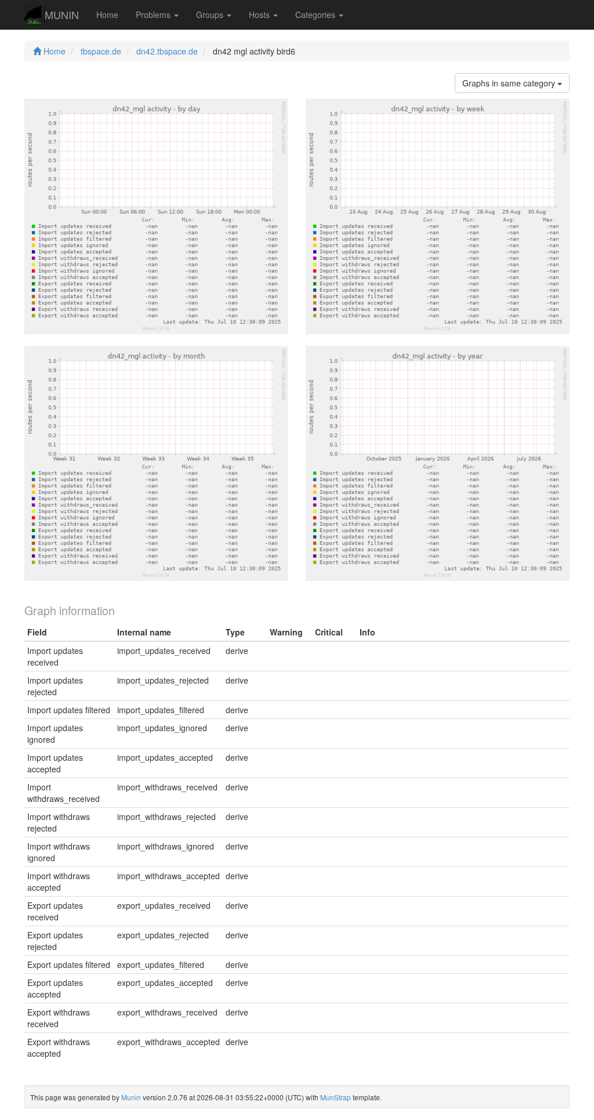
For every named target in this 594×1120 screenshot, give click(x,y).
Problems (154, 14)
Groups (211, 14)
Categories (316, 14)
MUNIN (62, 14)
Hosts (260, 14)
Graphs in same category (509, 83)
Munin (131, 1097)
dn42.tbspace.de (167, 51)
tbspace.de (101, 51)
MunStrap (335, 1097)
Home (107, 14)
